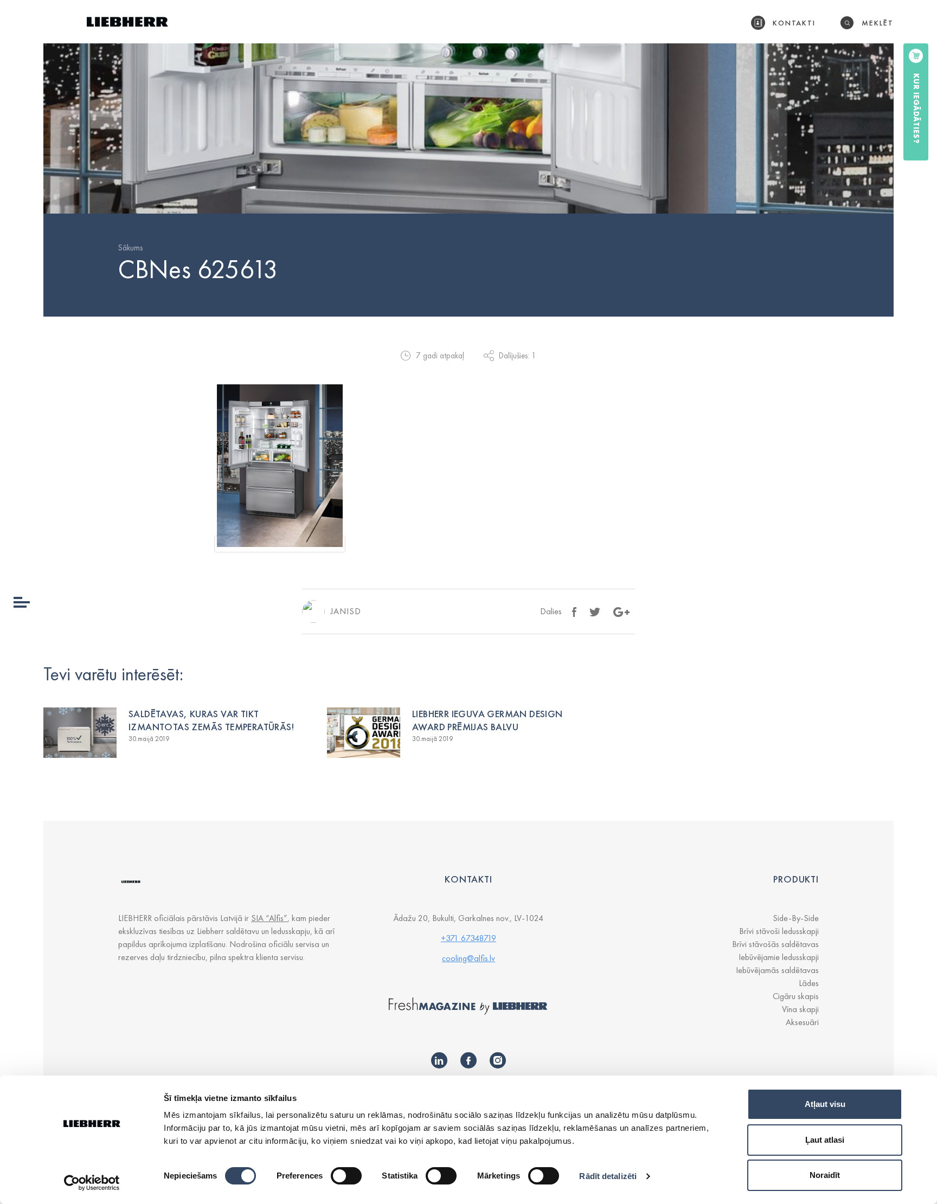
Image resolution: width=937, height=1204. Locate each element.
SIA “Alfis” (269, 918)
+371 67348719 (468, 938)
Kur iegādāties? (916, 108)
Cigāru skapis (796, 996)
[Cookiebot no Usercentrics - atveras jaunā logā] (91, 1183)
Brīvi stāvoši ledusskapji (779, 931)
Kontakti (794, 23)
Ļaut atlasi (824, 1139)
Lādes (809, 983)
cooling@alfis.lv (468, 958)
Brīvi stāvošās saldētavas (775, 944)
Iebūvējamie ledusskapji (779, 957)
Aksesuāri (802, 1022)
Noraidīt (825, 1175)
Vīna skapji (800, 1009)
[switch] (346, 1175)
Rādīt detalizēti (608, 1176)
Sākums (130, 247)
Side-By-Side (796, 918)
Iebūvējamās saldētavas (777, 970)
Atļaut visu (825, 1104)
